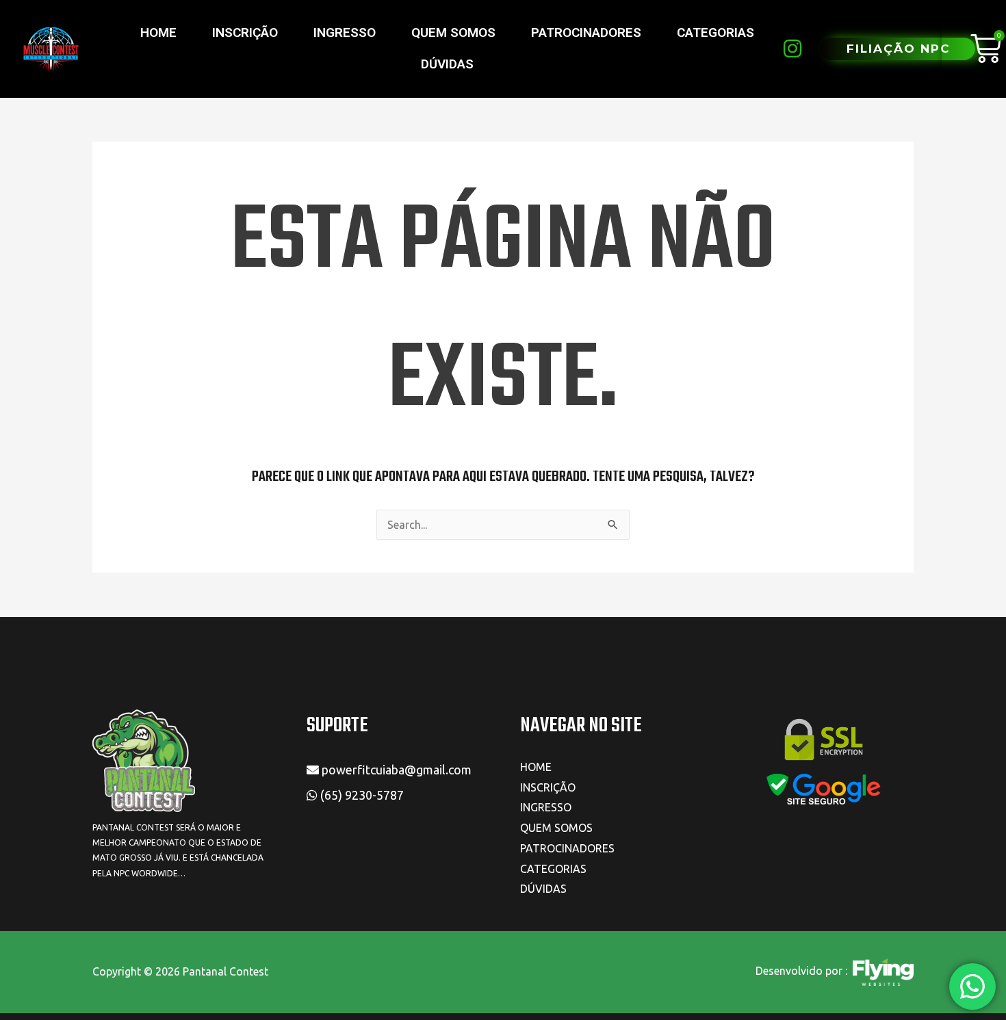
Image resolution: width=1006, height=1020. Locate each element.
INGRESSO (344, 32)
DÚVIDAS (447, 64)
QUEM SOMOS (453, 32)
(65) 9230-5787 (363, 795)
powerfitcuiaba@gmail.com (395, 769)
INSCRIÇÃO (245, 32)
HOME (158, 32)
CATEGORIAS (715, 32)
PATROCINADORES (586, 32)
